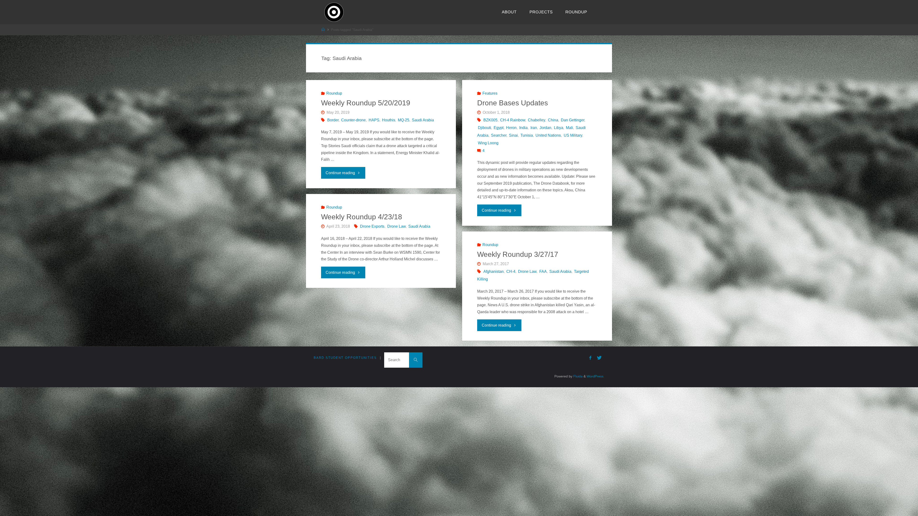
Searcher (498, 135)
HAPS (374, 120)
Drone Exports (372, 226)
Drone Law (396, 226)
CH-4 (510, 271)
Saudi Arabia (423, 120)
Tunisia (526, 135)
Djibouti (484, 128)
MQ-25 (403, 120)
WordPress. (595, 376)
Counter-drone (353, 120)
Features (489, 93)
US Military (573, 135)
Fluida (577, 376)
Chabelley (536, 120)
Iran (533, 128)
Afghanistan (493, 271)
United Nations (548, 135)
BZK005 (490, 120)
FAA (542, 271)
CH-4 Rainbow (512, 120)
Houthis (388, 120)
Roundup (334, 93)
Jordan (545, 128)
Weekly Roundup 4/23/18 (361, 217)
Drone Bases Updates (512, 103)
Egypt (498, 128)
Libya (558, 128)
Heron (511, 128)
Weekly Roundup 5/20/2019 (365, 103)
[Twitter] (599, 357)
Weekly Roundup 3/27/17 (517, 254)
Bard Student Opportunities (345, 358)
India (523, 128)
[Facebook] (590, 357)
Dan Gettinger (572, 120)
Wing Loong (488, 143)
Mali (569, 128)
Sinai (513, 135)
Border (333, 120)
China (553, 120)
